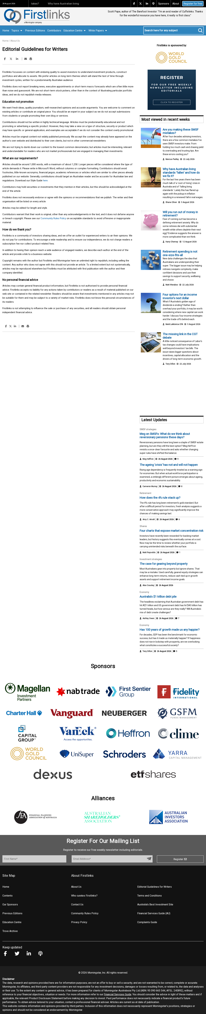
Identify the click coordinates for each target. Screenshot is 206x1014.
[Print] (30, 58)
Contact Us (77, 904)
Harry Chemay (172, 242)
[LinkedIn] (17, 58)
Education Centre (11, 922)
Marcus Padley (172, 159)
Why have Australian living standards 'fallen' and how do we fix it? (73, 3)
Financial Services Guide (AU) (153, 913)
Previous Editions (35, 30)
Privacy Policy (79, 922)
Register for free (192, 3)
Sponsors (163, 3)
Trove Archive (10, 931)
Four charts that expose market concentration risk (171, 530)
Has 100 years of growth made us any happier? (170, 629)
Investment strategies (151, 559)
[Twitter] (11, 58)
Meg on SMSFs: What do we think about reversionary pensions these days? (165, 435)
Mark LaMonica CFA (174, 324)
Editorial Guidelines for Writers (154, 886)
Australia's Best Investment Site (155, 904)
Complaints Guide (147, 922)
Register (178, 859)
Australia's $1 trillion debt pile (158, 596)
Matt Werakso (172, 285)
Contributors (54, 30)
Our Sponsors (10, 904)
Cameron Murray (150, 486)
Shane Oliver (171, 202)
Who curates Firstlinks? (84, 895)
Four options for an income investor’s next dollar (180, 296)
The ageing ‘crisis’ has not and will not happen (169, 464)
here (45, 180)
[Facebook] (4, 58)
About (175, 3)
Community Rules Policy (53, 218)
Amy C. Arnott (149, 519)
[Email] (25, 58)
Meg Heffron (148, 459)
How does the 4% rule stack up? (160, 497)
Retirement (145, 493)
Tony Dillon (170, 364)
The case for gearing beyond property (164, 563)
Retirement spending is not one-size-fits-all (180, 253)
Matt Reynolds (149, 552)
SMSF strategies (148, 429)
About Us (15, 40)
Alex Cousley (148, 585)
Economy (144, 592)
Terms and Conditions (149, 895)
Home (5, 30)
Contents (7, 895)
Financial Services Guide (117, 994)
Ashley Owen (148, 618)
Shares (143, 526)
